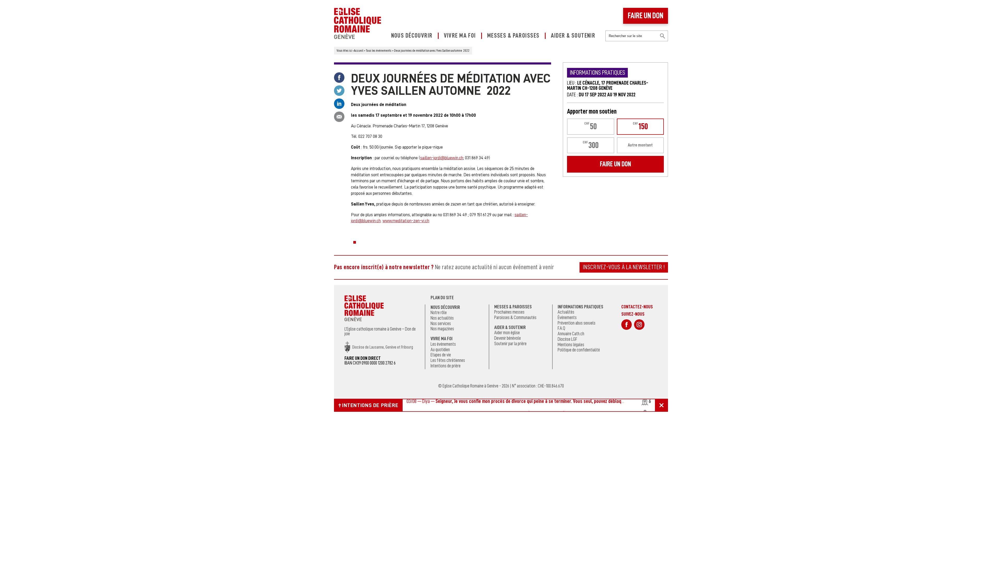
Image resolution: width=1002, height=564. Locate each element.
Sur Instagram (639, 324)
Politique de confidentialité (579, 350)
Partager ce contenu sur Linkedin (339, 103)
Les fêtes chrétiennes (448, 360)
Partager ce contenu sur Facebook (339, 77)
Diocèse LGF (567, 339)
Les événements (443, 344)
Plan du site (442, 297)
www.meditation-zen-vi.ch (406, 221)
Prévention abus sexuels (576, 323)
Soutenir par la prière (510, 343)
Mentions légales (571, 344)
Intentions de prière (446, 365)
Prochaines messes (509, 312)
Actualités (566, 312)
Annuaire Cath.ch (571, 333)
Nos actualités (442, 318)
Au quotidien (440, 349)
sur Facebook (626, 324)
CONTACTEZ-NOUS (637, 306)
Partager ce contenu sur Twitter (339, 90)
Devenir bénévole (507, 338)
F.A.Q (561, 328)
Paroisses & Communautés (515, 317)
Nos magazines (442, 328)
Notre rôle (439, 312)
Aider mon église (507, 332)
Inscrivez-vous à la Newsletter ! (624, 267)
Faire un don (645, 16)
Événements (567, 317)
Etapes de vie (441, 354)
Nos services (441, 323)
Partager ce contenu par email (339, 116)
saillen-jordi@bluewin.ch (441, 158)
